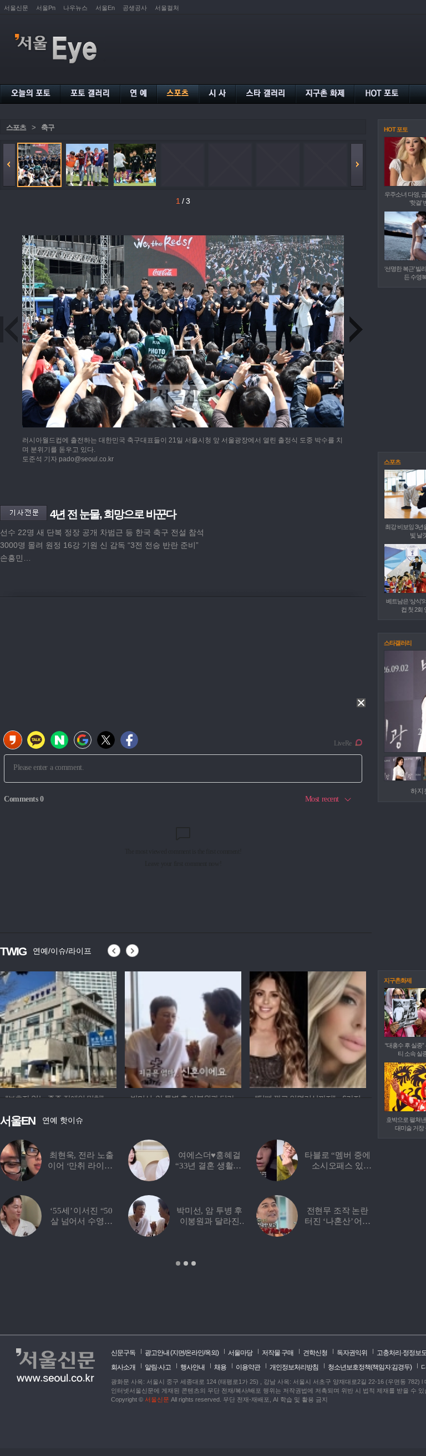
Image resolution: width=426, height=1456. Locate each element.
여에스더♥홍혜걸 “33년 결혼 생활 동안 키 (209, 1166)
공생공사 (135, 7)
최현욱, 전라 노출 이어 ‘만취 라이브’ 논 (81, 1166)
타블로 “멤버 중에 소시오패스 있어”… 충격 (338, 1166)
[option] (186, 1203)
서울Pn (45, 7)
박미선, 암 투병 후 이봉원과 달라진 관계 (209, 1221)
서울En (105, 7)
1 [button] (178, 1263)
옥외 (211, 1353)
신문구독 (123, 1353)
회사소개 (123, 1367)
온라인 (194, 1353)
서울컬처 (167, 7)
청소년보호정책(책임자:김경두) (370, 1367)
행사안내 (192, 1367)
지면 (178, 1353)
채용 (220, 1367)
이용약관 (248, 1367)
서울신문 (16, 7)
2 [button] (186, 1263)
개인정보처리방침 (294, 1367)
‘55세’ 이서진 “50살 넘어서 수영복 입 (81, 1221)
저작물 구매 (277, 1353)
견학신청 (315, 1353)
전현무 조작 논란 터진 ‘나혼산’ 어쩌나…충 (338, 1221)
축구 (47, 127)
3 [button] (193, 1263)
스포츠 (16, 127)
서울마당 (240, 1353)
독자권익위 (352, 1353)
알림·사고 (158, 1367)
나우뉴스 (75, 7)
